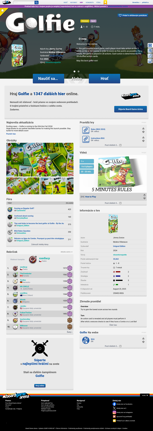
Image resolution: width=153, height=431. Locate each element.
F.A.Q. (7, 407)
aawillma (23, 293)
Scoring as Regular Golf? (24, 208)
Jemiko (23, 306)
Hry (81, 2)
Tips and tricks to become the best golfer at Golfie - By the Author (40, 223)
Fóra (98, 2)
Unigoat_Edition (23, 225)
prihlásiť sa (145, 2)
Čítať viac (113, 325)
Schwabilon (21, 233)
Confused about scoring (23, 216)
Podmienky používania (75, 428)
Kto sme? (8, 405)
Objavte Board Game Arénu (130, 109)
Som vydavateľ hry (47, 403)
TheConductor (25, 273)
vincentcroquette (53, 62)
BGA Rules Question (22, 231)
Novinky (73, 2)
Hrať (66, 2)
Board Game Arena (31, 428)
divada (22, 300)
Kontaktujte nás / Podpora (13, 409)
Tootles (23, 280)
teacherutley (25, 319)
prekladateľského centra (118, 6)
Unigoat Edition (56, 55)
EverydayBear (22, 218)
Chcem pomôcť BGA (47, 407)
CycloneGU (21, 210)
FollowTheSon (26, 313)
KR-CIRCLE (24, 286)
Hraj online (40, 386)
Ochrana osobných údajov (113, 428)
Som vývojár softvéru (47, 405)
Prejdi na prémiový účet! (48, 411)
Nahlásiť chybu (46, 409)
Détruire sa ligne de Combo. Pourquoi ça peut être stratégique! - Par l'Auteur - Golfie (48, 238)
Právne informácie (61, 428)
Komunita (90, 2)
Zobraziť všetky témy (39, 244)
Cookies (124, 428)
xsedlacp (44, 258)
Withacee (24, 326)
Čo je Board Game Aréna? (13, 403)
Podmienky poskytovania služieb (93, 428)
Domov (79, 403)
